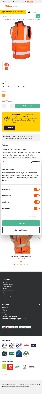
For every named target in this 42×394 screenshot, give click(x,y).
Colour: (4, 91)
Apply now (9, 127)
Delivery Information (8, 284)
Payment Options (7, 286)
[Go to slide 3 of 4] (21, 264)
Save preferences (21, 230)
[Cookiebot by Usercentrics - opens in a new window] (31, 162)
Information (6, 279)
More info (30, 2)
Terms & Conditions (8, 291)
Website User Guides (8, 297)
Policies (4, 293)
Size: (3, 83)
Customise (32, 217)
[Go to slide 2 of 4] (17, 264)
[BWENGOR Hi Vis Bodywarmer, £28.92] (21, 236)
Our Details (5, 305)
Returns (4, 288)
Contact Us (5, 295)
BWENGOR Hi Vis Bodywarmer (21, 256)
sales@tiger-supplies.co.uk (17, 318)
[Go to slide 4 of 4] (24, 264)
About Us (4, 282)
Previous (3, 239)
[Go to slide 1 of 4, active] (14, 264)
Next (39, 239)
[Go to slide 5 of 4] (27, 264)
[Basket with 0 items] (35, 11)
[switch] (37, 195)
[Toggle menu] (3, 6)
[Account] (29, 11)
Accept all (21, 223)
